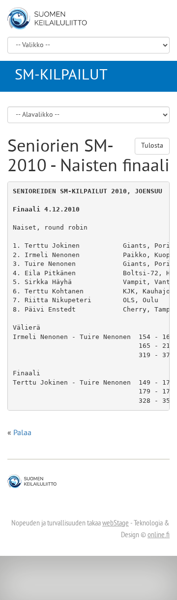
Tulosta (152, 146)
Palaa (22, 433)
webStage (115, 523)
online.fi (159, 535)
